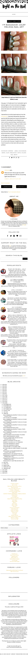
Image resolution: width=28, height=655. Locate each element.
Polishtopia (14, 512)
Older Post (20, 186)
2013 (3, 401)
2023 (3, 386)
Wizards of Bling (14, 517)
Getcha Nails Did (14, 497)
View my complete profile (14, 226)
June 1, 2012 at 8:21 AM (12, 178)
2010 (3, 471)
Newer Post (7, 186)
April (5, 463)
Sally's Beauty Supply (14, 558)
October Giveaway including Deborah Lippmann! (17, 281)
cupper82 (14, 219)
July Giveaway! (17, 307)
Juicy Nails (14, 500)
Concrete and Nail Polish (14, 491)
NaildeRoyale (15, 556)
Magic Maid (14, 501)
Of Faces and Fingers (14, 507)
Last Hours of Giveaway (10, 417)
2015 (3, 398)
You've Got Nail (14, 519)
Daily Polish (14, 492)
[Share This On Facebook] (9, 158)
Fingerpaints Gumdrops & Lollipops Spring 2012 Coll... (13, 456)
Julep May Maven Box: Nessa (11, 445)
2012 (3, 402)
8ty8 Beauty (14, 553)
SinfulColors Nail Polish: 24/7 (11, 440)
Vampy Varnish (14, 515)
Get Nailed (14, 496)
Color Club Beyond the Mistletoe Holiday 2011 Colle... (13, 438)
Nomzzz (14, 506)
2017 (3, 395)
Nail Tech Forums (15, 571)
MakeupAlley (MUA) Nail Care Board (14, 570)
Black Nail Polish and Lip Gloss (15, 486)
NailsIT (14, 502)
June (4, 413)
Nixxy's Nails (14, 505)
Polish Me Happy (14, 510)
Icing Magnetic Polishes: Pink (11, 446)
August (5, 410)
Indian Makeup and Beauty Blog (14, 498)
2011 (3, 470)
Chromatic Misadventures (15, 488)
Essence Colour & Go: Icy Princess (13, 442)
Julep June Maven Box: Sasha (11, 436)
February (6, 466)
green (3, 152)
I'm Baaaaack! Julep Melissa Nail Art (13, 460)
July (4, 412)
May (4, 462)
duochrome (22, 150)
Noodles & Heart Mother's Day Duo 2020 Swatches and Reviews (17, 299)
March (5, 465)
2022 (3, 387)
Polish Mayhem (14, 508)
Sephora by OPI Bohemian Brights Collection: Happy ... (13, 451)
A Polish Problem (15, 483)
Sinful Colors (21, 152)
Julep (7, 152)
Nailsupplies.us (14, 557)
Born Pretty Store (14, 555)
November (6, 405)
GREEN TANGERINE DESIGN (19, 654)
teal (12, 154)
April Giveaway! (17, 290)
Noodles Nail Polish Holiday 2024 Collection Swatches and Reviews (17, 341)
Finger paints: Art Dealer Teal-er (12, 453)
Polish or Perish (14, 511)
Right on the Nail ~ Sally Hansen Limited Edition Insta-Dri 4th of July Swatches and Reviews (17, 270)
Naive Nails (14, 503)
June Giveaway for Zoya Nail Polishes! (14, 434)
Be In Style (14, 485)
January (5, 468)
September (6, 409)
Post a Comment (5, 183)
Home (13, 14)
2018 (3, 393)
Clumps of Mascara (14, 490)
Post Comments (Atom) (14, 192)
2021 (3, 389)
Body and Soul (14, 487)
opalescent (13, 152)
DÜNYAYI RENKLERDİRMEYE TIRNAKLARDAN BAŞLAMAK (14, 494)
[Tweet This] (12, 158)
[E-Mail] (24, 225)
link (10, 245)
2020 (3, 390)
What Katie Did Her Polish (15, 516)
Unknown (6, 170)
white (15, 154)
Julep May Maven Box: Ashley (11, 443)
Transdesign (14, 560)
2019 (3, 392)
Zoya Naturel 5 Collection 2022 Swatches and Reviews (17, 360)
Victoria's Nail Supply (14, 561)
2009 (3, 473)
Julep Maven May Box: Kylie (10, 427)
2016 (3, 396)
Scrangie (15, 514)
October (6, 407)
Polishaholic (4, 116)
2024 (3, 384)
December (6, 404)
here (24, 375)
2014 (3, 399)
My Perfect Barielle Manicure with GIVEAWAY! (17, 351)
